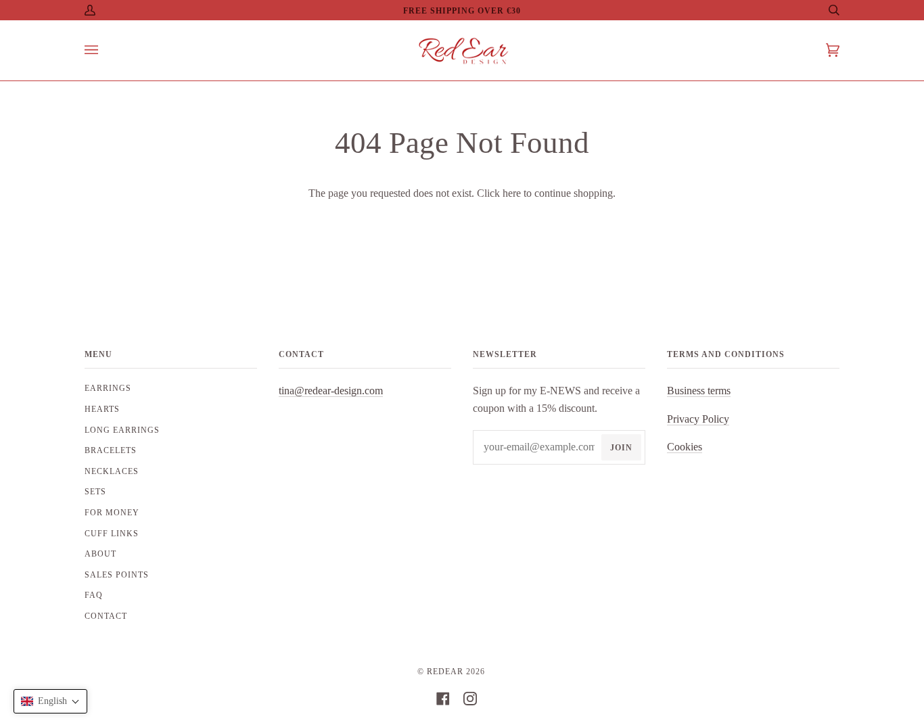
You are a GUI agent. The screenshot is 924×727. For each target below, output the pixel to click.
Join (621, 447)
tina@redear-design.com (331, 390)
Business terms (699, 390)
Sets (95, 491)
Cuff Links (112, 533)
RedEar (445, 671)
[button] (50, 701)
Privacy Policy (698, 419)
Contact (106, 616)
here (512, 193)
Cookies (684, 446)
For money (112, 512)
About (100, 554)
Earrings (108, 388)
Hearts (102, 409)
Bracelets (111, 450)
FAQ (94, 595)
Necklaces (112, 471)
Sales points (117, 575)
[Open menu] (105, 50)
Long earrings (122, 430)
